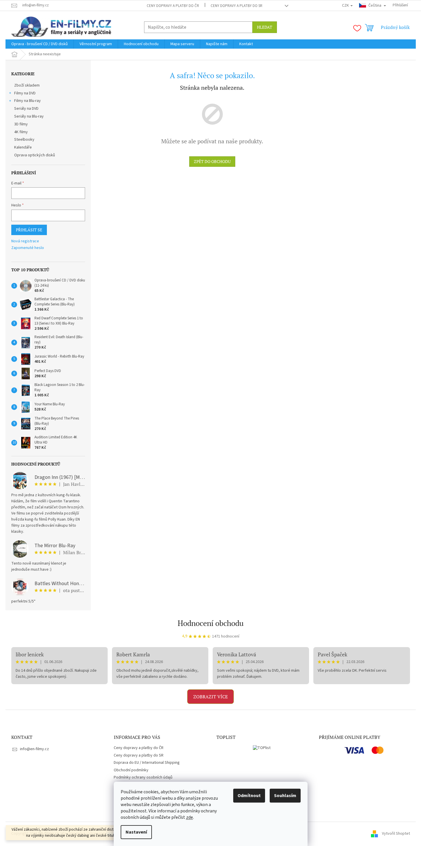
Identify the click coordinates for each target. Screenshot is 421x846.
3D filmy (21, 124)
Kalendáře (23, 147)
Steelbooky (24, 139)
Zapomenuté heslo (27, 248)
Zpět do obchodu (212, 161)
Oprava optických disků (34, 155)
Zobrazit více (210, 696)
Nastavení (136, 832)
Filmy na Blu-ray (27, 101)
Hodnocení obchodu (211, 623)
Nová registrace (25, 241)
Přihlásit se (29, 229)
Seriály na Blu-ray (29, 116)
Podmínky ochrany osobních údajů (143, 777)
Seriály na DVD (26, 108)
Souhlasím (285, 795)
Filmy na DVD (25, 93)
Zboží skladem (27, 85)
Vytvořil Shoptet (396, 833)
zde (189, 817)
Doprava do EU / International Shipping (147, 763)
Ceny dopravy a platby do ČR (173, 5)
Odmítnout (249, 795)
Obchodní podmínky (131, 770)
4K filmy (21, 132)
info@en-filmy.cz (34, 749)
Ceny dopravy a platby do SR (236, 5)
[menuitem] (39, 44)
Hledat (264, 27)
